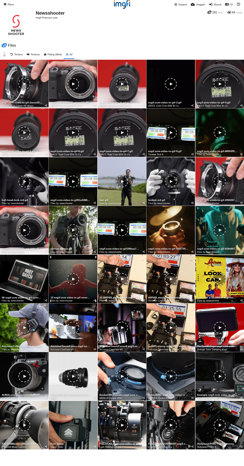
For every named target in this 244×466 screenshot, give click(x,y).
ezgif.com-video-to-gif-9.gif (164, 151)
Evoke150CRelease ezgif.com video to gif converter (119, 395)
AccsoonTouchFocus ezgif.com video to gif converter (71, 346)
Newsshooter (50, 13)
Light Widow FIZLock (110, 447)
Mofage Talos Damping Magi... (213, 349)
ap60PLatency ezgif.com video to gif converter (168, 346)
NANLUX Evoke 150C (110, 398)
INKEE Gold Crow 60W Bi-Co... (115, 105)
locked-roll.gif (156, 200)
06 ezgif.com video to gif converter (22, 297)
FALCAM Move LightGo (14, 447)
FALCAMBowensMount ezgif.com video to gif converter (22, 443)
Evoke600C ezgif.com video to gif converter (168, 395)
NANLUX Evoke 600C (159, 398)
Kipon (53, 398)
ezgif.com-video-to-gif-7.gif (116, 151)
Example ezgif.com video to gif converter (217, 395)
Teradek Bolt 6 (155, 154)
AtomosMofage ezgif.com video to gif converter (217, 346)
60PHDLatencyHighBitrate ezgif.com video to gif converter (168, 297)
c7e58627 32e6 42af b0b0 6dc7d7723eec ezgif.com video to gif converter (71, 395)
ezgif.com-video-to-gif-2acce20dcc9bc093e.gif (22, 102)
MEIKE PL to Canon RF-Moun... (18, 105)
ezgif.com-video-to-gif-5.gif (18, 151)
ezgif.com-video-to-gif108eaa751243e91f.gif (119, 248)
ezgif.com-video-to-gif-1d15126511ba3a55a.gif (71, 102)
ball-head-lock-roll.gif (15, 200)
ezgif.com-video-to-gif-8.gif (67, 151)
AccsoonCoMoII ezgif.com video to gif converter (22, 346)
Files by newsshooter (208, 154)
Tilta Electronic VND (207, 398)
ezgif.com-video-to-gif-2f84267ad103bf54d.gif (217, 200)
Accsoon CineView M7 (62, 349)
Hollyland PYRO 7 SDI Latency (215, 443)
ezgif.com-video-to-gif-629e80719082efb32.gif (217, 248)
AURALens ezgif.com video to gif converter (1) (22, 395)
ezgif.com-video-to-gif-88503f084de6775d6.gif (217, 151)
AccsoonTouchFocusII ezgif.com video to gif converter (119, 346)
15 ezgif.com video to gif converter (71, 297)
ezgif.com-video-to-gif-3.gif (164, 102)
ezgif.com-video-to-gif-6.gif (116, 102)
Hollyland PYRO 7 (206, 447)
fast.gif (103, 200)
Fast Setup (57, 443)
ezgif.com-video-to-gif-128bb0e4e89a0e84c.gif (22, 248)
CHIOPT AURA (10, 398)
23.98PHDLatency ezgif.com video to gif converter (119, 297)
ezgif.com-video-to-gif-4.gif (213, 102)
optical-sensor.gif (61, 248)
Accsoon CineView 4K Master (163, 300)
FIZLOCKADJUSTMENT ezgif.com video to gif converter (168, 443)
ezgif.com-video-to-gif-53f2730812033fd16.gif (168, 248)
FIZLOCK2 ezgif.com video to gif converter (119, 443)
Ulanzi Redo (57, 447)
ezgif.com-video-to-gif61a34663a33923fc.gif (71, 200)
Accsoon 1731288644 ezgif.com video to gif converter (217, 297)
